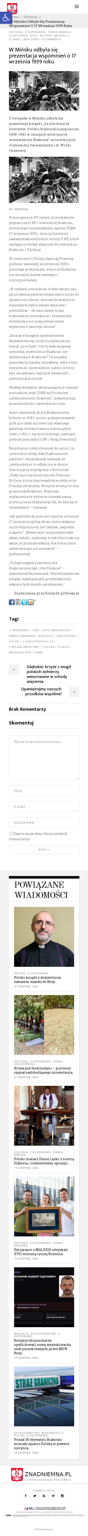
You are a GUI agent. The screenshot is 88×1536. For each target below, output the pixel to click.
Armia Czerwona (22, 636)
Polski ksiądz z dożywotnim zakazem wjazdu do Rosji (37, 979)
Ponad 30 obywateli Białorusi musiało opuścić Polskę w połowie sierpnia (41, 1443)
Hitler (14, 641)
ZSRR (39, 652)
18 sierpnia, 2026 (26, 1357)
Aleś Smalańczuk (56, 630)
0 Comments (51, 39)
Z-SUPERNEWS (35, 32)
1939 (35, 630)
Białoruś (46, 636)
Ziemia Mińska (59, 32)
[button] (6, 18)
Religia (19, 973)
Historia (31, 17)
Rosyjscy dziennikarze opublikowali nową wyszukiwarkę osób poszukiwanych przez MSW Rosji (42, 1346)
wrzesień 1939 (20, 652)
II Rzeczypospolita (38, 641)
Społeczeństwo (43, 1333)
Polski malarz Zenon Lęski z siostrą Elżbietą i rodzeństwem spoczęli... (44, 1161)
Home (14, 17)
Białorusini (66, 636)
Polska (48, 646)
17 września (18, 630)
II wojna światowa (24, 646)
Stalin (63, 646)
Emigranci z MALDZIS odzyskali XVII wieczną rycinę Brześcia (41, 1251)
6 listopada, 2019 (22, 35)
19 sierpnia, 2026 (26, 1168)
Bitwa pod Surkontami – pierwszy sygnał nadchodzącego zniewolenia (43, 1070)
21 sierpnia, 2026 (26, 986)
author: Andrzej (53, 35)
